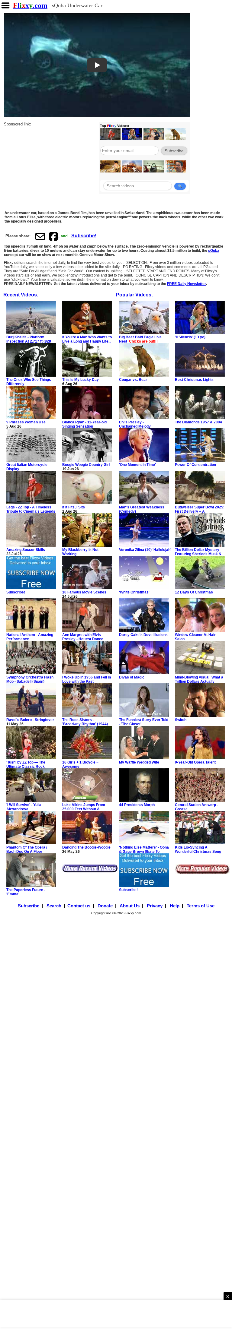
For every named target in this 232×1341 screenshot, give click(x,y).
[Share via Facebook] (54, 236)
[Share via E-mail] (40, 236)
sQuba (213, 250)
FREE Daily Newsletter (186, 284)
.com (30, 5)
